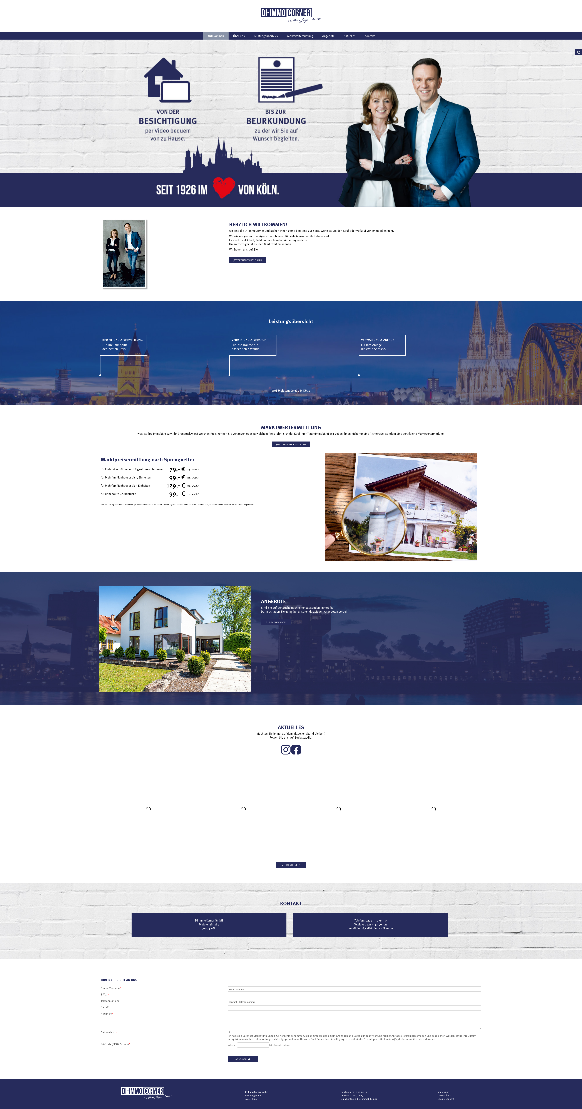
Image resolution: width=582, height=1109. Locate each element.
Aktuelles (350, 36)
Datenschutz (109, 1032)
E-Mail (104, 994)
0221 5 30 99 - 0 (358, 1091)
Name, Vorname (110, 988)
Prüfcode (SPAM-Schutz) (115, 1044)
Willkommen (215, 36)
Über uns (239, 36)
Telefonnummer (110, 1000)
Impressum (443, 1091)
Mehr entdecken (291, 864)
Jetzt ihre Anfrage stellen (291, 444)
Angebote (328, 36)
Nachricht (106, 1013)
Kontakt (370, 36)
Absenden (241, 1059)
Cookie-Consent (446, 1098)
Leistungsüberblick (266, 36)
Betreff (105, 1007)
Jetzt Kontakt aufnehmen (247, 260)
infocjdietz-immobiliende (375, 928)
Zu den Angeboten (276, 622)
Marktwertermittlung (300, 36)
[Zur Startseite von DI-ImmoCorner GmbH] (291, 15)
